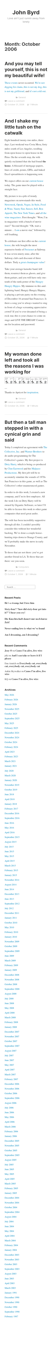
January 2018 (11, 803)
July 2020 (9, 770)
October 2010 (11, 922)
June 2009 (9, 955)
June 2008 (9, 1003)
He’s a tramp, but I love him (19, 603)
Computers (23, 567)
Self (36, 208)
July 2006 (9, 1107)
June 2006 (9, 1112)
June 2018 (9, 794)
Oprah (19, 204)
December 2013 (12, 893)
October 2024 (11, 742)
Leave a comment (16, 101)
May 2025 (9, 723)
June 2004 (9, 1226)
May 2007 (9, 1064)
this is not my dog (33, 87)
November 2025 (12, 708)
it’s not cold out (38, 91)
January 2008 (11, 1026)
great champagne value (32, 262)
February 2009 (11, 965)
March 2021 (10, 761)
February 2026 (11, 699)
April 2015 (10, 860)
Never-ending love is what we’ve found (25, 628)
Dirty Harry (10, 464)
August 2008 (10, 993)
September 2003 (12, 1268)
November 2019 (12, 784)
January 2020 (11, 780)
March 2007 (10, 1074)
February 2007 (11, 1079)
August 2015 (10, 841)
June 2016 (9, 822)
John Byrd (26, 12)
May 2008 (9, 1007)
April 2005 (10, 1178)
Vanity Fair (19, 208)
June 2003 (9, 1278)
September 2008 (12, 988)
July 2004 (9, 1221)
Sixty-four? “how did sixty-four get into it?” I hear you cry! (25, 610)
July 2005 (9, 1164)
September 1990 (12, 1311)
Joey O (8, 650)
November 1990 (12, 1302)
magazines (15, 217)
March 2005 (10, 1183)
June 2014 (9, 889)
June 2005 (9, 1169)
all (41, 213)
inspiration (32, 392)
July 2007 (9, 1055)
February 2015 (11, 870)
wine (7, 217)
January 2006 (11, 1136)
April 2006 (10, 1121)
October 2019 (11, 789)
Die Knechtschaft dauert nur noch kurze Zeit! (26, 620)
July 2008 (9, 998)
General (22, 97)
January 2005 (11, 1192)
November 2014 (12, 879)
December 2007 (12, 1031)
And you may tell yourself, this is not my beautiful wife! (26, 69)
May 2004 (9, 1230)
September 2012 (12, 903)
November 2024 (12, 737)
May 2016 (9, 827)
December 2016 (12, 813)
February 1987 (11, 1316)
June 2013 (9, 898)
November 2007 (12, 1036)
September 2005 (12, 1155)
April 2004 (10, 1235)
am (17, 230)
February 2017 (11, 808)
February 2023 (11, 756)
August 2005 (10, 1159)
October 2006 (11, 1093)
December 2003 (12, 1254)
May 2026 (9, 694)
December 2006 (12, 1083)
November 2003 (12, 1259)
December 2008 (12, 974)
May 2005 (9, 1173)
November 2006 (12, 1088)
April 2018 (10, 799)
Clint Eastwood (15, 468)
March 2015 (10, 865)
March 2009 (10, 960)
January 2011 (11, 917)
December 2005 (12, 1140)
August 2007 (10, 1050)
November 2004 (12, 1202)
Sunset (29, 208)
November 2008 (12, 979)
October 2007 (11, 1041)
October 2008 (11, 984)
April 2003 (10, 1283)
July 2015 (9, 846)
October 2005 (11, 1150)
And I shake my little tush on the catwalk (23, 127)
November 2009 (12, 941)
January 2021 (11, 765)
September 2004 (12, 1211)
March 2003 (10, 1287)
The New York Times (24, 213)
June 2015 (9, 851)
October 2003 (11, 1264)
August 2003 (10, 1273)
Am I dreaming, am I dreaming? (22, 634)
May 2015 (9, 856)
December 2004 (12, 1197)
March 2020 (10, 775)
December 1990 (12, 1297)
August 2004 (10, 1216)
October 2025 (11, 713)
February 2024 (11, 746)
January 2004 (11, 1249)
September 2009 (12, 950)
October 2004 (11, 1207)
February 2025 (11, 727)
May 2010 (9, 927)
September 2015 (12, 837)
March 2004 (10, 1240)
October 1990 (11, 1306)
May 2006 (9, 1116)
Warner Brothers (33, 451)
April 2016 (10, 832)
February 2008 (11, 1022)
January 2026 (11, 704)
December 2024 (12, 732)
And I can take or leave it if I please (23, 657)
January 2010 (11, 936)
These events (11, 82)
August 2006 (10, 1102)
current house (36, 180)
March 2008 (10, 1017)
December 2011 (12, 912)
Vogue (27, 204)
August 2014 (10, 884)
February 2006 (11, 1131)
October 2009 (11, 946)
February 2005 (11, 1188)
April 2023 (10, 751)
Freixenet (29, 249)
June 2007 (9, 1060)
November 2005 (12, 1145)
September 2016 (12, 817)
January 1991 (11, 1292)
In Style (35, 204)
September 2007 (12, 1045)
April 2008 (10, 1012)
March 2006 (10, 1126)
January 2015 (11, 875)
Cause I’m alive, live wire (28, 650)
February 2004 (11, 1245)
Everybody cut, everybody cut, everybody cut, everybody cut (26, 664)
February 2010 (11, 931)
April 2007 (10, 1069)
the (45, 213)
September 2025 (12, 718)
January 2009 (11, 969)
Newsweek (10, 204)
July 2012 (9, 908)
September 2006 (12, 1097)
